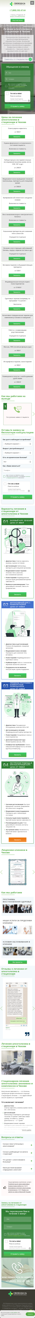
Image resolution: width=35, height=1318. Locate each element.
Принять (30, 1314)
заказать (16, 137)
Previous (1, 872)
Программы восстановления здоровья (17, 900)
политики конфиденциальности (16, 86)
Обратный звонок (17, 20)
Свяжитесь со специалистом (16, 59)
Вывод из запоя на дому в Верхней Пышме (19, 1191)
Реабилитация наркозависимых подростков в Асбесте (19, 1185)
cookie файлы (13, 1312)
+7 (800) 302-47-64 (17, 10)
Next (33, 414)
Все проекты (17, 962)
